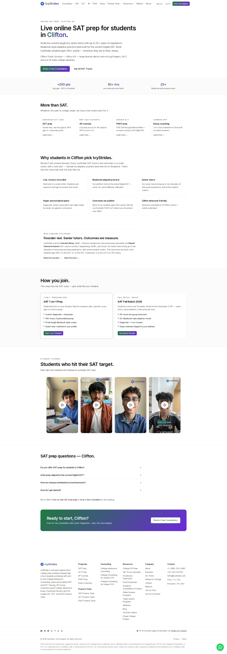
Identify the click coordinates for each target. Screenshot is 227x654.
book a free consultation (90, 500)
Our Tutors (149, 576)
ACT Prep (82, 572)
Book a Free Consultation (55, 69)
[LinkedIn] (48, 631)
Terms (184, 639)
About (149, 3)
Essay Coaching (85, 583)
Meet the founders (53, 258)
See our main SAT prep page (65, 500)
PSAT (95, 3)
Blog (125, 609)
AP (89, 3)
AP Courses (83, 576)
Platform (139, 3)
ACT (83, 3)
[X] (52, 631)
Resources (128, 3)
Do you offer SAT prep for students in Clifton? (90, 467)
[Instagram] (55, 631)
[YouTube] (41, 631)
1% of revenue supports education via (163, 631)
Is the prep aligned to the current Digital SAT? (90, 475)
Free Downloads (130, 582)
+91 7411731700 (175, 572)
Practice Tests (114, 3)
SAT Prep (82, 568)
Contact (148, 583)
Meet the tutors (71, 258)
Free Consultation (181, 4)
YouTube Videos (130, 612)
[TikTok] (58, 631)
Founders (149, 572)
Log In (168, 4)
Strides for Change (153, 579)
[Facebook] (45, 631)
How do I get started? (90, 490)
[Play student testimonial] (62, 405)
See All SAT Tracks (83, 69)
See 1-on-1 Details (53, 333)
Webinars (127, 605)
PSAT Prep (82, 579)
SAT (77, 3)
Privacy (176, 639)
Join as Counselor (152, 594)
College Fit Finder (130, 568)
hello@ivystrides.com (176, 576)
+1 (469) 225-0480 (176, 568)
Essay (102, 3)
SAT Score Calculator (132, 572)
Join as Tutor (150, 590)
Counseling (67, 3)
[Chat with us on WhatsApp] (220, 647)
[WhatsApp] (62, 631)
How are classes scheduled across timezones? (90, 482)
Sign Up (159, 4)
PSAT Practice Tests (87, 601)
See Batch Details (127, 333)
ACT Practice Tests (86, 597)
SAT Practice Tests (86, 593)
